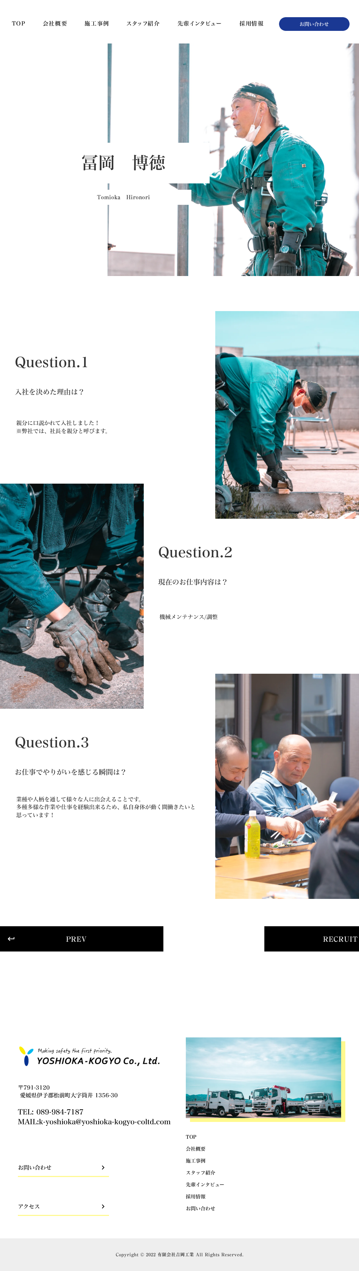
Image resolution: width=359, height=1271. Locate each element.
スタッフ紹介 (143, 24)
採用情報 (251, 24)
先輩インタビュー (199, 24)
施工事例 (96, 24)
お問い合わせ (200, 1208)
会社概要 (55, 24)
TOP (19, 24)
